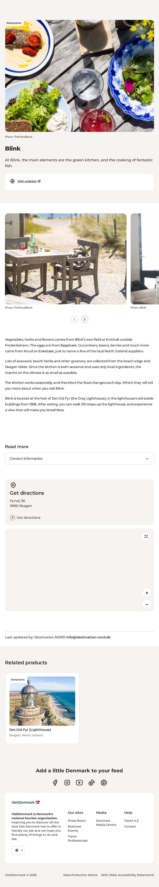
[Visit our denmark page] (55, 782)
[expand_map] (146, 536)
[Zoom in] (147, 593)
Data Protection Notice (80, 875)
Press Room (77, 821)
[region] (79, 570)
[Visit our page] (67, 782)
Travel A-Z (131, 821)
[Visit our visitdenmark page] (79, 782)
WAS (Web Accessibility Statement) (127, 875)
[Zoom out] (147, 604)
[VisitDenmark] (26, 802)
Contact (130, 826)
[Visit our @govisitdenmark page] (91, 782)
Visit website (27, 181)
